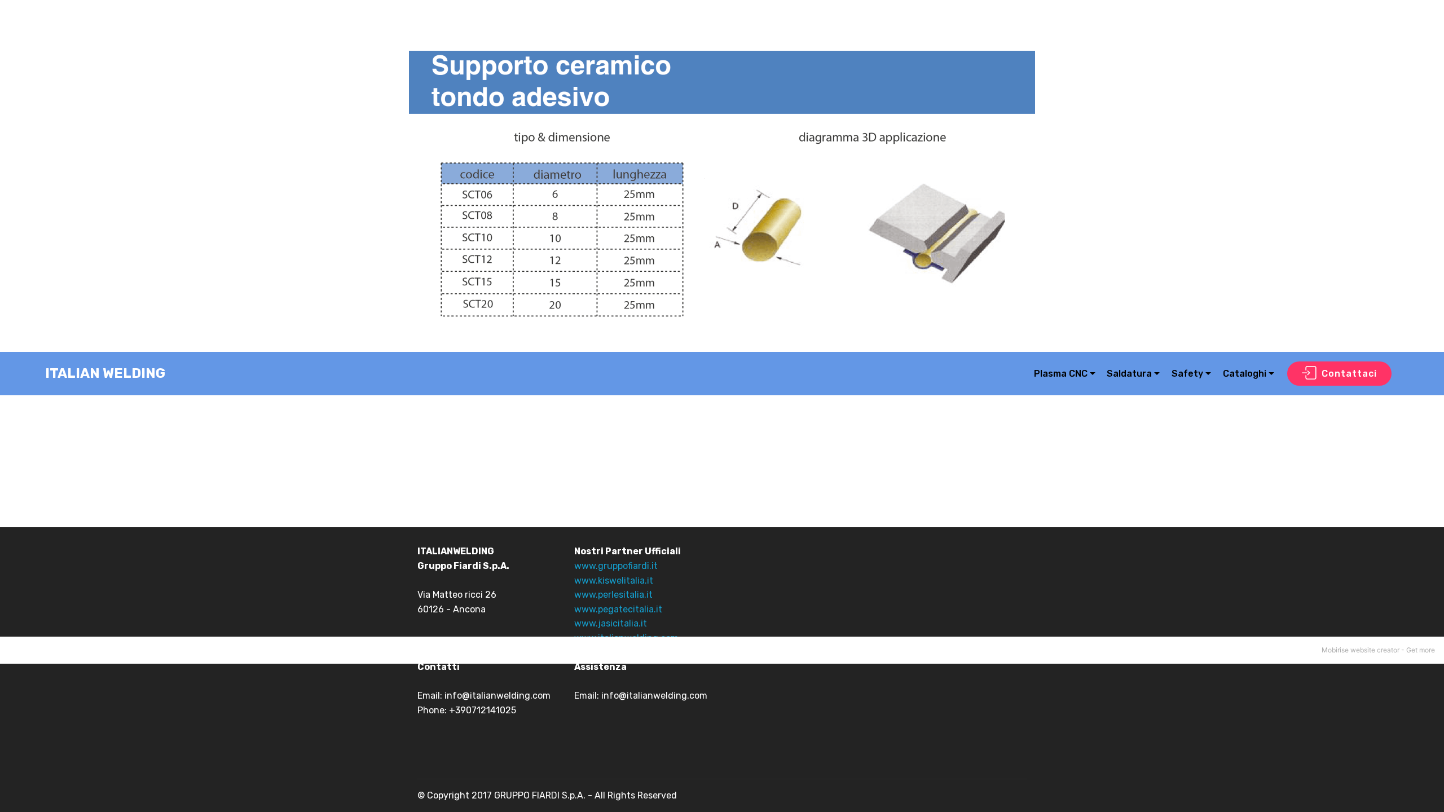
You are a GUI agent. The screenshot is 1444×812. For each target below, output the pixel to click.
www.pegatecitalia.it (618, 609)
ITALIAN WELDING (105, 373)
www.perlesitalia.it (613, 594)
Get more (1420, 650)
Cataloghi (1244, 373)
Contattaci (1349, 373)
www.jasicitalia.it (610, 623)
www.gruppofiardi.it (616, 566)
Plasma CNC (1061, 373)
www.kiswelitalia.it (613, 580)
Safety (1187, 373)
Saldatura (1129, 373)
